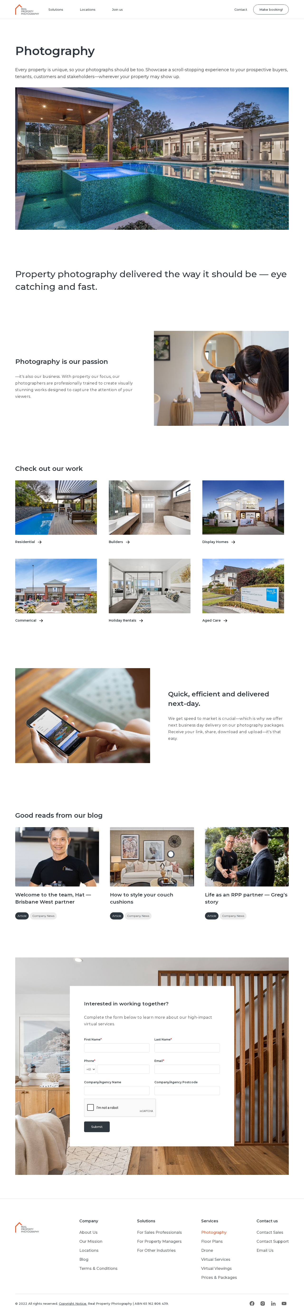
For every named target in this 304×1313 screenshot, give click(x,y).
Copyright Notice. (73, 1303)
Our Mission (90, 1241)
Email (159, 1061)
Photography (214, 1232)
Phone (89, 1061)
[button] (56, 9)
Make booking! (271, 9)
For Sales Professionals (159, 1232)
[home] (29, 9)
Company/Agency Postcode (176, 1082)
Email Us (265, 1250)
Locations (87, 9)
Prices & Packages (219, 1277)
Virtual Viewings (216, 1268)
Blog (83, 1259)
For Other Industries (156, 1250)
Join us (117, 9)
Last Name (163, 1039)
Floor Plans (212, 1241)
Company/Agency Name (102, 1082)
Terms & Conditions (98, 1268)
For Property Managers (159, 1241)
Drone (207, 1250)
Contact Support (272, 1241)
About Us (88, 1232)
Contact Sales (269, 1232)
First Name (93, 1039)
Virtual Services (215, 1259)
